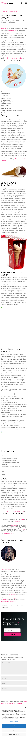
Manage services (14, 721)
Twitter (22, 519)
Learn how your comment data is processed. (14, 702)
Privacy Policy (17, 738)
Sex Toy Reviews (11, 11)
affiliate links (22, 529)
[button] (25, 707)
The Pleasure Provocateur (8, 601)
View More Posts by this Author (12, 607)
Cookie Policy (10, 738)
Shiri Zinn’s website (14, 58)
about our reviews (9, 533)
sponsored (14, 525)
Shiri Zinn (3, 28)
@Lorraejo (6, 599)
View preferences (14, 734)
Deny (14, 730)
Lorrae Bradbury (6, 21)
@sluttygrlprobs (15, 598)
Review (3, 11)
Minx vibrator (12, 30)
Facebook (17, 521)
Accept (14, 726)
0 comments (11, 22)
